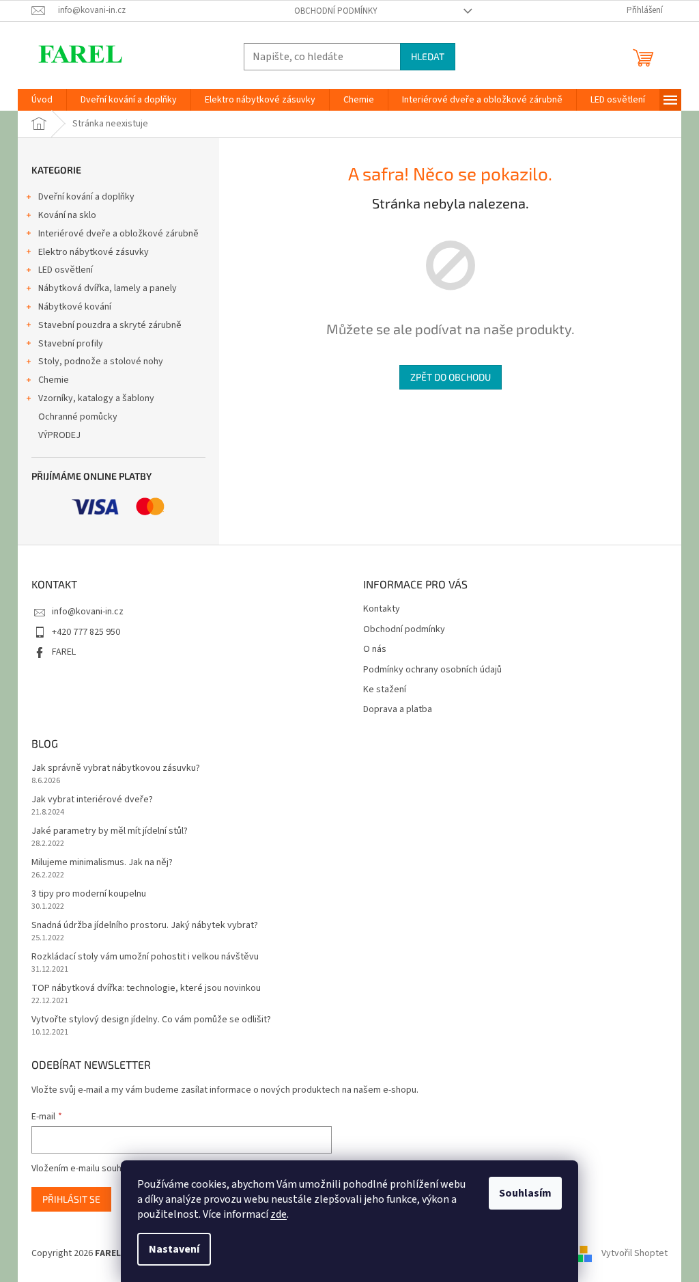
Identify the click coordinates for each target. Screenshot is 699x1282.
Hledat (427, 56)
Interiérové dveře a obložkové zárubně (118, 234)
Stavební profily (70, 344)
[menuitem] (42, 100)
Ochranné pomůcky (77, 417)
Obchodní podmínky (335, 11)
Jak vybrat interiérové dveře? (92, 799)
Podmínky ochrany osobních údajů (432, 670)
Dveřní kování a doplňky (86, 197)
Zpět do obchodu (450, 377)
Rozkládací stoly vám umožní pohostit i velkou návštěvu (145, 957)
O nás (374, 649)
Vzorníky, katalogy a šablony (96, 398)
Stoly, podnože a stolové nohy (100, 361)
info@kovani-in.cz (88, 611)
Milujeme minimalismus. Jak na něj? (102, 862)
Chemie (53, 380)
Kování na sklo (67, 215)
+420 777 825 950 (86, 632)
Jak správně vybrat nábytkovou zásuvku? (115, 768)
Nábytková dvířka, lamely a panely (107, 288)
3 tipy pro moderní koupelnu (88, 894)
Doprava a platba (397, 709)
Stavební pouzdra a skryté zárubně (110, 325)
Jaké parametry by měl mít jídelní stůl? (109, 831)
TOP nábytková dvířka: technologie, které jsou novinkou (146, 988)
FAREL (64, 652)
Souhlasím (525, 1193)
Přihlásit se (71, 1199)
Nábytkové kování (74, 307)
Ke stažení (384, 689)
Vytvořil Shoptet (634, 1254)
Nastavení (174, 1249)
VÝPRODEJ (59, 435)
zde (278, 1214)
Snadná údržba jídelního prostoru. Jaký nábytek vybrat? (144, 925)
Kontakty (381, 609)
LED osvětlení (65, 270)
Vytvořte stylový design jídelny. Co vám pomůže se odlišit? (151, 1019)
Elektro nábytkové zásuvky (93, 252)
